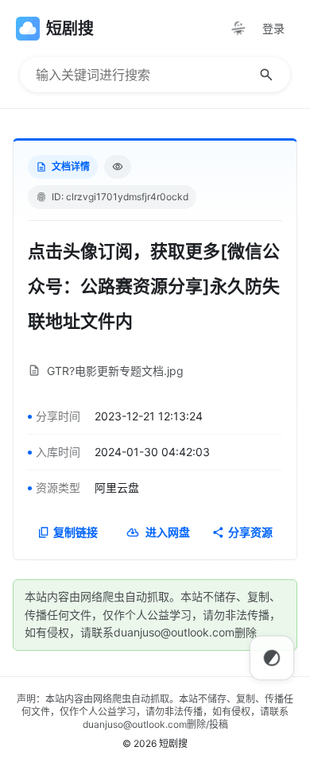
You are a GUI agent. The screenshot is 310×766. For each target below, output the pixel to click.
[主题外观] (238, 28)
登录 (273, 28)
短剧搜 (173, 743)
